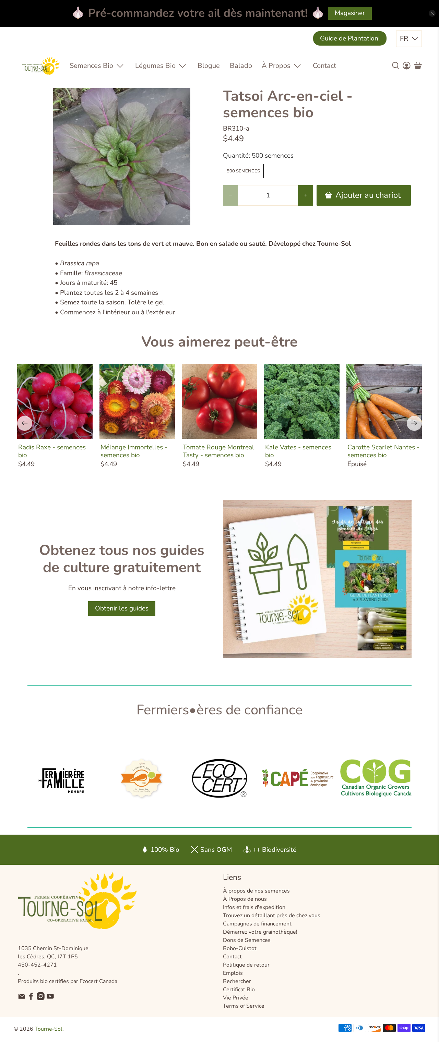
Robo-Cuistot (240, 948)
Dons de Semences (247, 940)
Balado (241, 65)
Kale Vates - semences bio (298, 451)
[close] (432, 13)
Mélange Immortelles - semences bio (133, 451)
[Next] (414, 423)
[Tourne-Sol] (41, 66)
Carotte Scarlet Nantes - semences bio (383, 451)
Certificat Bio (239, 989)
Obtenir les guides (122, 608)
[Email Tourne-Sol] (22, 998)
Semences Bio (91, 65)
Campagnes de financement (257, 924)
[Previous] (24, 423)
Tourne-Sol (48, 1029)
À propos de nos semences (256, 891)
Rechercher (237, 981)
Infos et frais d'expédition (254, 907)
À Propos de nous (245, 899)
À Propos (276, 65)
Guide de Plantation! (350, 38)
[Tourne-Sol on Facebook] (31, 998)
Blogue (209, 65)
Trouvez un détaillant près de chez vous (271, 915)
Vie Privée (235, 998)
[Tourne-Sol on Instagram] (41, 998)
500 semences (243, 171)
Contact (324, 65)
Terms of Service (243, 1006)
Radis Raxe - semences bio (52, 451)
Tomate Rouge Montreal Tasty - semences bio (218, 451)
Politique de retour (246, 965)
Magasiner (350, 13)
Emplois (233, 973)
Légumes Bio (155, 65)
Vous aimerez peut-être (219, 342)
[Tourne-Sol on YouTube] (50, 998)
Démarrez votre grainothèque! (260, 932)
